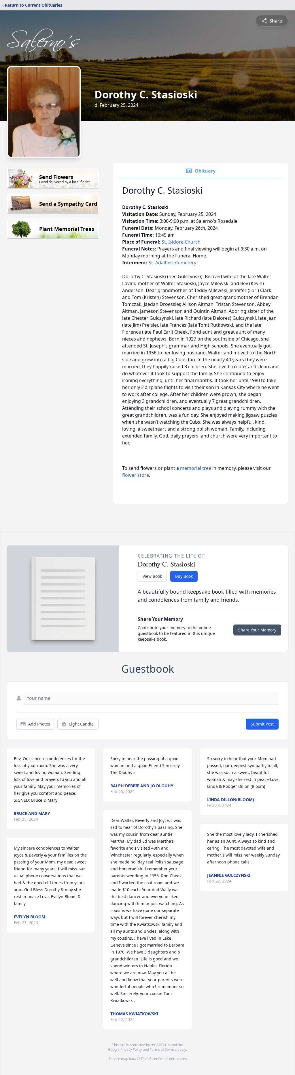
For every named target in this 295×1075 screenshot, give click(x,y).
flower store (135, 475)
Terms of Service (163, 1049)
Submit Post (262, 724)
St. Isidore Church (181, 242)
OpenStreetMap (154, 1058)
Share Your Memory (257, 630)
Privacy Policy (131, 1049)
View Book (152, 576)
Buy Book (184, 576)
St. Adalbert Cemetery (172, 262)
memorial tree (195, 468)
